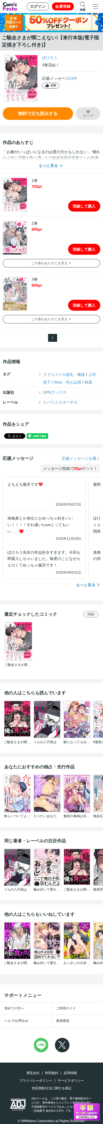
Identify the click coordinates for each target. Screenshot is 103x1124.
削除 (91, 614)
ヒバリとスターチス (60, 402)
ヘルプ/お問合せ (16, 1021)
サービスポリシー (71, 1081)
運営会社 (33, 1073)
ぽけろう (49, 57)
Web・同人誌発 (67, 382)
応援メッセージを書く (81, 458)
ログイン (38, 6)
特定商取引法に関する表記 (51, 1088)
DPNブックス (54, 392)
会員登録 (63, 6)
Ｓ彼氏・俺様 (73, 374)
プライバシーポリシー (35, 1081)
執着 (88, 382)
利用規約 (51, 1073)
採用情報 (70, 1073)
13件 (73, 78)
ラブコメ (51, 374)
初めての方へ (14, 1008)
